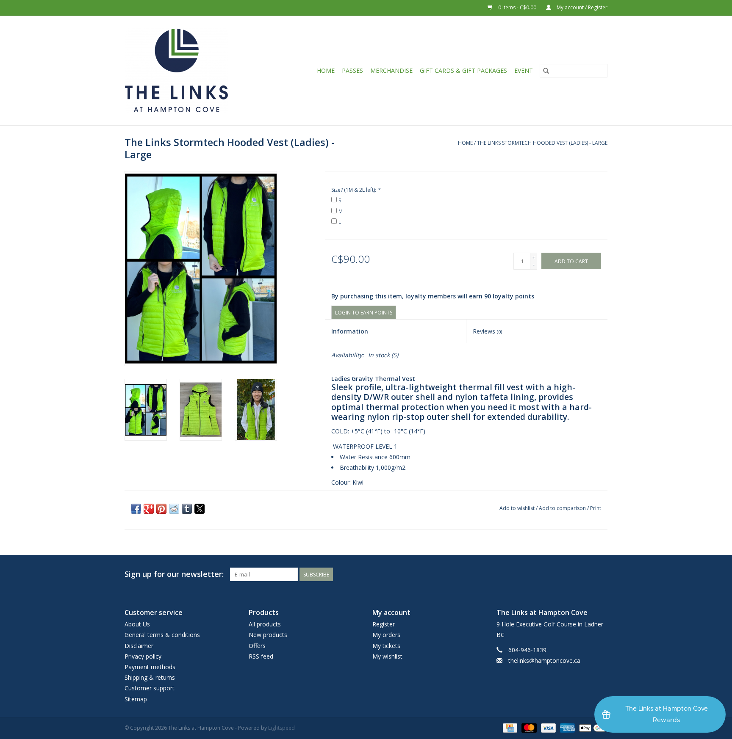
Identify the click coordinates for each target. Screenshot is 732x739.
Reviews (487, 331)
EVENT (523, 70)
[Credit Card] (509, 727)
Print (595, 508)
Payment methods (150, 667)
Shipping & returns (150, 677)
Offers (257, 646)
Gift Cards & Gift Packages (463, 70)
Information (349, 331)
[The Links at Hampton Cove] (188, 70)
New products (268, 635)
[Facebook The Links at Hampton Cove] (600, 574)
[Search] (546, 70)
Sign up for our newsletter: (174, 574)
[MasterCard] (528, 727)
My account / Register (581, 7)
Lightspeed (281, 727)
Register (383, 624)
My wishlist (387, 656)
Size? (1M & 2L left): (355, 189)
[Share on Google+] (149, 509)
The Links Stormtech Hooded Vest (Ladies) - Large (542, 142)
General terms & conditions (162, 635)
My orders (386, 635)
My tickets (386, 646)
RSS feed (261, 656)
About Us (137, 624)
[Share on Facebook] (136, 509)
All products (265, 624)
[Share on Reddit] (174, 509)
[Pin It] (161, 509)
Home (326, 70)
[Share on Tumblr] (187, 509)
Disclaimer (139, 646)
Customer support (150, 688)
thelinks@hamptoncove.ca (544, 660)
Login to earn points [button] (363, 312)
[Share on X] (199, 509)
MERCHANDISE (391, 70)
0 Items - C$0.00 (517, 7)
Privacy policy (143, 656)
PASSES (352, 70)
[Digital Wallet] (591, 727)
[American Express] (566, 727)
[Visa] (547, 727)
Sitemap (136, 699)
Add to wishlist (517, 508)
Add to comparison (563, 508)
